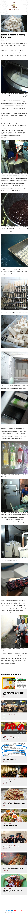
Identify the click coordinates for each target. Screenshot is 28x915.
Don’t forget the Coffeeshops (10, 825)
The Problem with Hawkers (9, 759)
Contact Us (21, 912)
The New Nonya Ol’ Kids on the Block (12, 846)
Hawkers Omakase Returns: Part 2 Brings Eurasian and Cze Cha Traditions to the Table (13, 693)
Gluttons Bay (14, 691)
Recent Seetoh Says (9, 714)
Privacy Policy (17, 912)
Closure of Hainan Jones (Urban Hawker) (13, 716)
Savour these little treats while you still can (14, 803)
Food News (6, 691)
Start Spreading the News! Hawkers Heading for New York (12, 782)
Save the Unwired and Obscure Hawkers (13, 868)
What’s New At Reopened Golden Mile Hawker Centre (12, 891)
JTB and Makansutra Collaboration (11, 737)
